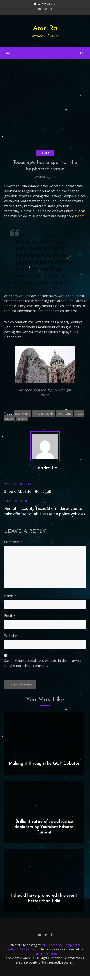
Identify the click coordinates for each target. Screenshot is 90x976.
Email (9, 615)
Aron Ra (45, 28)
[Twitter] (45, 9)
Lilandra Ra (45, 468)
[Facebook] (51, 9)
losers (80, 216)
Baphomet (22, 413)
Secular (45, 153)
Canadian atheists (45, 954)
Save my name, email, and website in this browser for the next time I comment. (43, 663)
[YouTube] (39, 9)
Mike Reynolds (43, 413)
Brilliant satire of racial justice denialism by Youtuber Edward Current (44, 826)
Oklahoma (65, 413)
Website (10, 635)
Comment (13, 542)
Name (10, 595)
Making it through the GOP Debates (44, 764)
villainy (22, 418)
